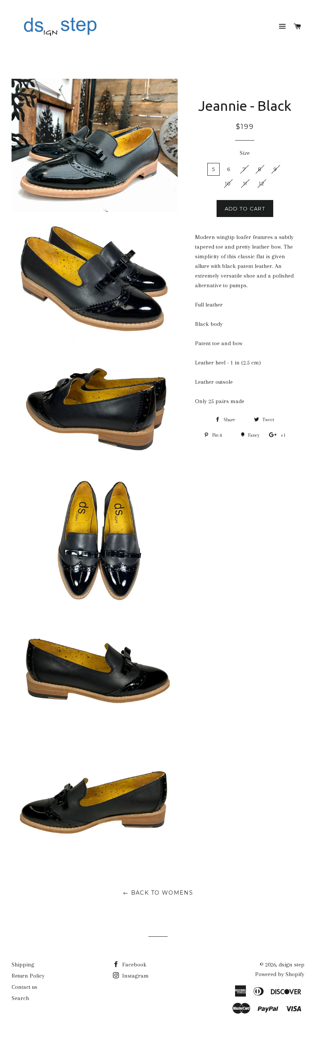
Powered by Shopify (279, 974)
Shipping (23, 964)
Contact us (24, 986)
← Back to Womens (158, 892)
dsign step (291, 964)
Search (20, 998)
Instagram (135, 975)
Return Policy (28, 975)
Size (245, 152)
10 (228, 183)
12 (261, 183)
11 (245, 183)
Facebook (133, 964)
